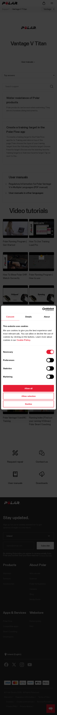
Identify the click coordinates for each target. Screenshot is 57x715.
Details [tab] (28, 317)
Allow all (28, 388)
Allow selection (28, 396)
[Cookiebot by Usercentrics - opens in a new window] (42, 309)
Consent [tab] (10, 317)
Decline (28, 404)
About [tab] (47, 317)
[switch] (50, 360)
